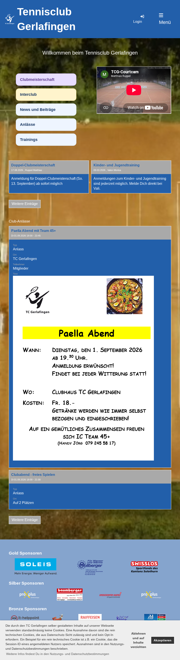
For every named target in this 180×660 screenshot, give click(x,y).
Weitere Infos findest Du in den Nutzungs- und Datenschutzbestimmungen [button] (57, 654)
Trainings (29, 139)
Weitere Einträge (25, 204)
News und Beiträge (38, 109)
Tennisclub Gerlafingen (46, 19)
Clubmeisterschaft (37, 79)
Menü (165, 22)
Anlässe (27, 124)
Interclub (28, 94)
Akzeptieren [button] (162, 640)
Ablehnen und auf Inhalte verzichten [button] (138, 640)
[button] (90, 347)
